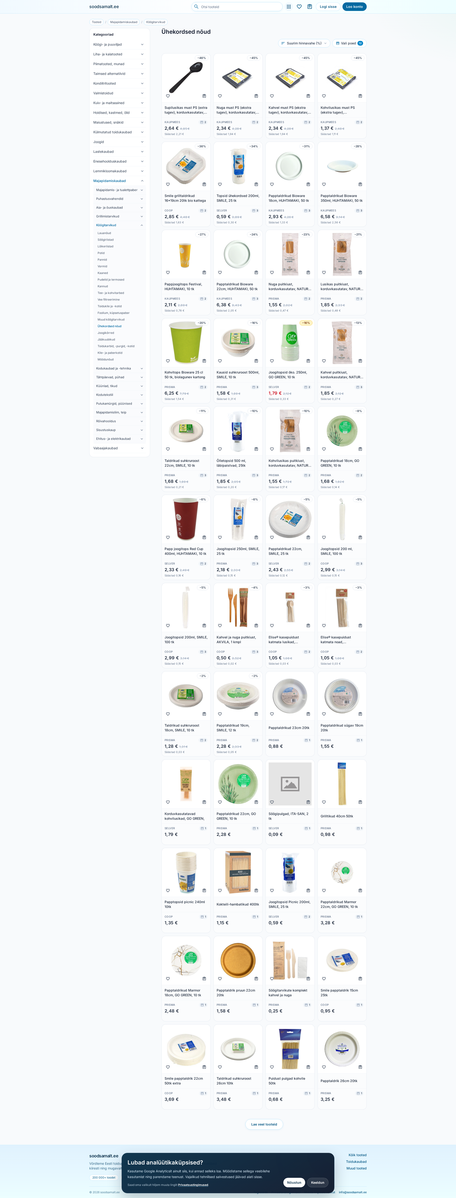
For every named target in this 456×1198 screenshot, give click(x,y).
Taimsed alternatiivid (109, 74)
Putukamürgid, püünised (114, 403)
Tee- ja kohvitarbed (111, 293)
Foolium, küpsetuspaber (114, 313)
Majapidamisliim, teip (111, 412)
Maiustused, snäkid (108, 122)
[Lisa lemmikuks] (168, 96)
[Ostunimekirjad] (309, 6)
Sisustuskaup (106, 430)
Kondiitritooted (104, 83)
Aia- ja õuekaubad (109, 207)
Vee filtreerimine (109, 299)
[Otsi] (196, 6)
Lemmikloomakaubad (110, 171)
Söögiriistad (106, 239)
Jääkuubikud (106, 339)
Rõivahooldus (106, 421)
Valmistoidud (103, 93)
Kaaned (103, 273)
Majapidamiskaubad (123, 22)
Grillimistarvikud (107, 216)
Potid (101, 253)
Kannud (103, 286)
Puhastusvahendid (109, 199)
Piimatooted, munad (108, 64)
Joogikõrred (106, 333)
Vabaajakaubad (105, 448)
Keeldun (317, 1182)
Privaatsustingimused (193, 1185)
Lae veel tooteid (264, 1124)
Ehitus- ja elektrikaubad (113, 439)
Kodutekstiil (104, 395)
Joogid (98, 142)
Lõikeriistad (105, 246)
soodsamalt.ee (104, 6)
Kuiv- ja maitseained (108, 103)
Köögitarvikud (155, 22)
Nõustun (294, 1182)
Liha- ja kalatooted (107, 54)
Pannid (102, 259)
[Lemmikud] (299, 6)
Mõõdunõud (106, 359)
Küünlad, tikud (106, 386)
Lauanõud (104, 233)
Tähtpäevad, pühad (110, 377)
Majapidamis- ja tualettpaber (117, 190)
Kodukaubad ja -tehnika (113, 368)
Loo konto (354, 7)
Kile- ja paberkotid (110, 353)
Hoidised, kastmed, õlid (111, 112)
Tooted (96, 22)
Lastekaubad (103, 151)
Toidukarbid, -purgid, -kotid (116, 346)
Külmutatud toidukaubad (112, 132)
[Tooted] (289, 6)
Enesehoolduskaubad (110, 161)
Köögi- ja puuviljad (107, 44)
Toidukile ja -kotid (110, 306)
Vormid (102, 266)
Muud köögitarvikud (111, 319)
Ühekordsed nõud (109, 326)
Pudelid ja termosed (111, 279)
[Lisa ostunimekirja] (204, 96)
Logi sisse (328, 7)
